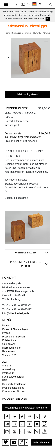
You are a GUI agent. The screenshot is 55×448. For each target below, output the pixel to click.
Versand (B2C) (10, 355)
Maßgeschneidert (11, 347)
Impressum (8, 373)
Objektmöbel (9, 344)
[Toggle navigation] (6, 4)
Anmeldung (8, 369)
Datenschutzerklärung (14, 384)
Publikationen (9, 340)
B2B (4, 380)
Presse (6, 333)
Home (7, 33)
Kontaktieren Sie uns (13, 391)
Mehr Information (36, 18)
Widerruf (6, 365)
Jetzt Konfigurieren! (27, 94)
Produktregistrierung (13, 387)
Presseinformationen (13, 336)
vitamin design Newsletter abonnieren (26, 407)
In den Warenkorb (41, 442)
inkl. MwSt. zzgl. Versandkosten (23, 137)
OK (47, 19)
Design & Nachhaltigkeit (15, 329)
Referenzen (8, 351)
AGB (4, 362)
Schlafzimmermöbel (21, 33)
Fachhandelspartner (13, 376)
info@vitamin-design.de (15, 313)
